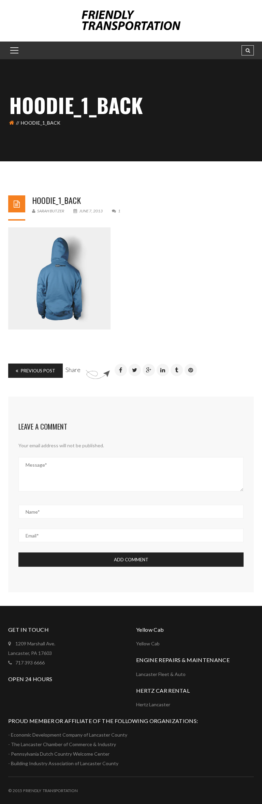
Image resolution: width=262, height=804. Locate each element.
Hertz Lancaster (153, 704)
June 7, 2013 (90, 210)
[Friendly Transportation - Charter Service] (131, 20)
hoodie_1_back (56, 200)
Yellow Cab (148, 643)
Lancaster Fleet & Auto (161, 674)
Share (73, 369)
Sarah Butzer (50, 210)
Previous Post (37, 370)
